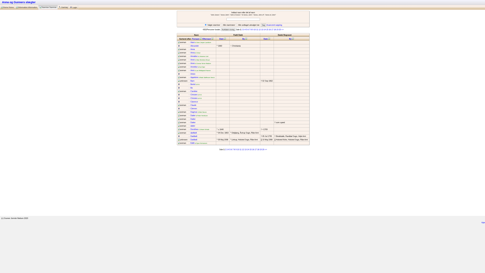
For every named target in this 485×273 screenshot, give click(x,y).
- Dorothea (193, 129)
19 (277, 29)
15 (267, 29)
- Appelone (193, 77)
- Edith (192, 143)
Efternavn (207, 39)
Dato (221, 39)
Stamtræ (52, 7)
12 (260, 29)
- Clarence (193, 102)
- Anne (192, 60)
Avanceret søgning (274, 25)
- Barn (191, 81)
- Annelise (193, 67)
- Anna (192, 49)
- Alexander (194, 46)
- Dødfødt (193, 136)
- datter (192, 126)
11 (257, 29)
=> (282, 29)
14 (265, 29)
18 (275, 29)
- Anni (191, 70)
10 (255, 29)
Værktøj (64, 7)
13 (262, 29)
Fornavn (196, 39)
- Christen (193, 95)
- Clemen (193, 108)
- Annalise (193, 56)
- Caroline (193, 91)
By (243, 39)
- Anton (192, 74)
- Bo (191, 88)
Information (32, 7)
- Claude (192, 105)
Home (11, 7)
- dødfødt (193, 133)
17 (272, 29)
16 (270, 29)
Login (74, 7)
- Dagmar (193, 112)
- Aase (192, 42)
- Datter (192, 115)
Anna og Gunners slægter (19, 2)
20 (280, 29)
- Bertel (192, 84)
